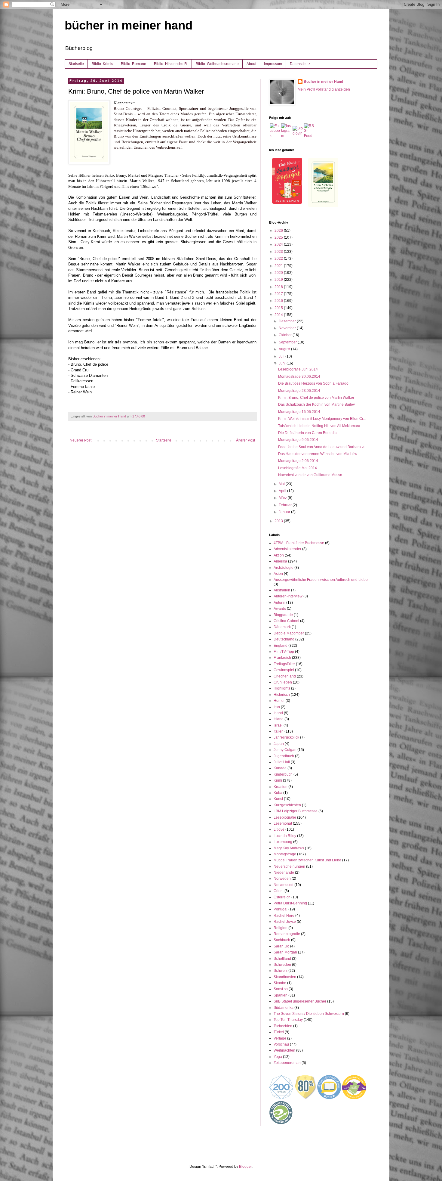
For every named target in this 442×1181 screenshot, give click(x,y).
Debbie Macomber (289, 633)
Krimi (278, 780)
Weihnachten (284, 1050)
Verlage (280, 1038)
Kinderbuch (283, 774)
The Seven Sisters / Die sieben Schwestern (309, 1014)
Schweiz (280, 971)
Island (279, 719)
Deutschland (284, 639)
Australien (282, 590)
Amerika (280, 561)
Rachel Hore (284, 915)
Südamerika (283, 1008)
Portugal (280, 909)
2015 (279, 308)
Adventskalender (287, 549)
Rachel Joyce (285, 921)
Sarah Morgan (285, 952)
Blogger (245, 1166)
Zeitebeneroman (287, 1063)
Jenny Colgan (285, 750)
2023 (279, 252)
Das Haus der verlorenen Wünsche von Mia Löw (317, 454)
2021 (279, 266)
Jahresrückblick (286, 737)
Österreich (282, 897)
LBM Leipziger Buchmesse (296, 811)
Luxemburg (283, 842)
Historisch (282, 695)
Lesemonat (283, 823)
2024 (279, 244)
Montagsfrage (285, 854)
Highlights (282, 688)
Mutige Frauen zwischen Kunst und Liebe (307, 860)
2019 (279, 279)
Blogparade (283, 615)
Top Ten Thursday (288, 1020)
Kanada (280, 768)
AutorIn (279, 602)
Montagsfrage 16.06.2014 (299, 412)
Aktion (279, 555)
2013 (279, 521)
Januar (285, 512)
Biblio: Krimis (102, 64)
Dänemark (282, 627)
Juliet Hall (282, 762)
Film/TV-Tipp (284, 651)
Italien (279, 731)
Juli (282, 356)
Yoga (278, 1057)
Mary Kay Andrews (289, 848)
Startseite (76, 64)
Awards (280, 608)
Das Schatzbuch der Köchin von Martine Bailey (316, 404)
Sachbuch (282, 940)
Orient (279, 891)
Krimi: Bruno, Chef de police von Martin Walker (316, 397)
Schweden (282, 964)
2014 (279, 315)
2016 (279, 301)
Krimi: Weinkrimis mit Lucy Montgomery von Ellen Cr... (322, 419)
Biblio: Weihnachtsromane (217, 64)
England (280, 645)
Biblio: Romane (133, 64)
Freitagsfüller (284, 664)
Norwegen (282, 878)
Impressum (273, 64)
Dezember (288, 321)
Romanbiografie (287, 934)
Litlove (279, 829)
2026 (279, 230)
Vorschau (281, 1044)
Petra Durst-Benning (290, 903)
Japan (279, 744)
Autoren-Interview (288, 596)
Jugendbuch (284, 756)
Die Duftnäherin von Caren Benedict (307, 433)
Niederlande (284, 872)
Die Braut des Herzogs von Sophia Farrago (313, 383)
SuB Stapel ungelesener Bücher (300, 1001)
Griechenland (285, 676)
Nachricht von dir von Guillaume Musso (310, 475)
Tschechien (283, 1026)
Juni (283, 363)
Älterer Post (245, 440)
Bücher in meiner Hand (323, 81)
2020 (279, 273)
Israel (278, 725)
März (283, 498)
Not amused (283, 885)
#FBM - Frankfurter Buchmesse (299, 543)
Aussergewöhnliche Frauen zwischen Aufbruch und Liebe (321, 580)
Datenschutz (300, 64)
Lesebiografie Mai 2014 (297, 468)
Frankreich (282, 658)
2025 (279, 237)
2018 (279, 287)
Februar (286, 505)
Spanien (280, 995)
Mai (282, 484)
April (283, 491)
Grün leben (283, 682)
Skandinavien (285, 977)
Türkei (279, 1032)
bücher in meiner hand (128, 25)
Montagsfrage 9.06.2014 (298, 440)
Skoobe (280, 983)
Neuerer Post (80, 440)
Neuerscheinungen (289, 866)
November (288, 328)
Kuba (278, 793)
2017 (279, 294)
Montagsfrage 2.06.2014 (298, 461)
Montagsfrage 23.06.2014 (299, 391)
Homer (279, 701)
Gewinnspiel (284, 670)
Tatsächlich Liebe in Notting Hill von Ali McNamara (319, 426)
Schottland (282, 958)
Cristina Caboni (286, 621)
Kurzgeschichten (287, 805)
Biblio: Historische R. (171, 64)
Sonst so (281, 989)
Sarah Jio (281, 946)
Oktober (286, 335)
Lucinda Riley (285, 836)
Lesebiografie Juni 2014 (298, 369)
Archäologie (283, 568)
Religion (280, 928)
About (251, 64)
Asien (278, 574)
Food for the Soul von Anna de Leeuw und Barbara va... (323, 447)
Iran (277, 707)
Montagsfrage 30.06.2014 (299, 376)
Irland (278, 713)
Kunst (278, 799)
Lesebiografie (285, 817)
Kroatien (280, 787)
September (288, 342)
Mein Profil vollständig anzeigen (324, 89)
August (285, 349)
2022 (279, 258)
